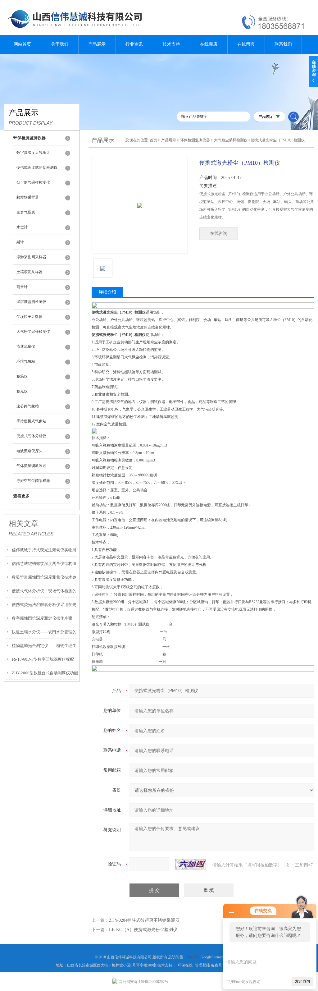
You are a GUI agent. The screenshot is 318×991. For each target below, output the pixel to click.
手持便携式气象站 (31, 421)
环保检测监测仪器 (195, 140)
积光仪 (22, 391)
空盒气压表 (25, 212)
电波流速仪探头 (29, 451)
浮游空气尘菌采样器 (33, 481)
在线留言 (246, 44)
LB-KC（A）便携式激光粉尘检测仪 (143, 929)
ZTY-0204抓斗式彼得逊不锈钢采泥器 (144, 920)
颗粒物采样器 (27, 197)
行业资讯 (134, 44)
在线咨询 (218, 233)
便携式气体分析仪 (31, 436)
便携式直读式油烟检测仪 (36, 167)
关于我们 (59, 44)
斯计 (20, 242)
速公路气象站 (27, 406)
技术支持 (171, 44)
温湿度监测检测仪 (31, 302)
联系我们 (283, 44)
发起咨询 (302, 981)
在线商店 (208, 44)
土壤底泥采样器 (29, 272)
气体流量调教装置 (31, 466)
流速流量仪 (25, 346)
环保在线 (185, 965)
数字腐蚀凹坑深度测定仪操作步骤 (42, 618)
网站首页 (22, 44)
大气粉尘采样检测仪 (33, 331)
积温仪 (22, 376)
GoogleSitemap (212, 957)
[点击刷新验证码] (190, 864)
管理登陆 (202, 965)
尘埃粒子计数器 (29, 316)
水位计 (22, 227)
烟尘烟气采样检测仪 (33, 182)
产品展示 (97, 44)
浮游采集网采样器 (31, 257)
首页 (153, 140)
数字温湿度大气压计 (33, 152)
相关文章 (24, 524)
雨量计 (22, 287)
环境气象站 (25, 361)
